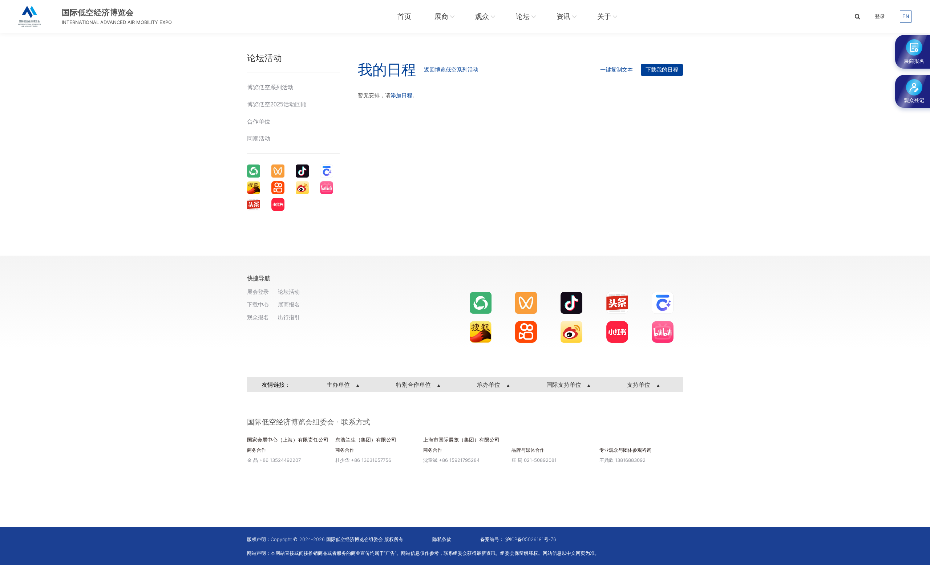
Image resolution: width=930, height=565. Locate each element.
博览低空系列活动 (270, 87)
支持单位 (639, 384)
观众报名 (258, 317)
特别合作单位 (414, 384)
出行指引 (289, 317)
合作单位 (258, 121)
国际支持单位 (564, 384)
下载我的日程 (662, 69)
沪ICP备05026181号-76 (530, 539)
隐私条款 (441, 539)
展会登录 (258, 291)
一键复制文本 (616, 69)
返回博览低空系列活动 (451, 69)
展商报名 (289, 304)
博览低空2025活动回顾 (277, 104)
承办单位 (489, 384)
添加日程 (401, 95)
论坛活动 (289, 291)
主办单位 (339, 384)
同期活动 (258, 138)
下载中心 (258, 304)
